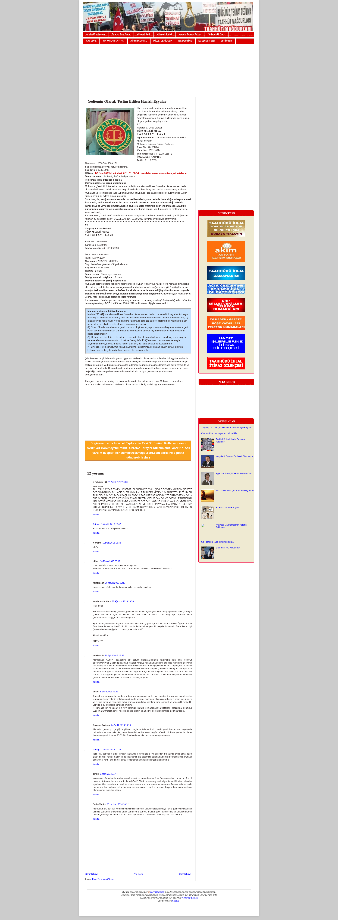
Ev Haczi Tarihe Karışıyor (228, 507)
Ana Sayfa (91, 41)
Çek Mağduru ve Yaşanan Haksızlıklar (219, 433)
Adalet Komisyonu (95, 34)
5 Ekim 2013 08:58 (109, 691)
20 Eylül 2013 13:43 (114, 655)
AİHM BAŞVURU (138, 41)
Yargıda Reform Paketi (190, 34)
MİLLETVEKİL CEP (162, 41)
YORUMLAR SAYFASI (113, 41)
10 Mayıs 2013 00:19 (110, 561)
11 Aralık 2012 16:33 (118, 482)
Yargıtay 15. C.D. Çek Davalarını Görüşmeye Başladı (226, 427)
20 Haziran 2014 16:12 (118, 804)
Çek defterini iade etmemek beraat (217, 542)
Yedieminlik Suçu (216, 34)
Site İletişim (226, 41)
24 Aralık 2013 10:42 (111, 749)
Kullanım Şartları (190, 898)
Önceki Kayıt (185, 874)
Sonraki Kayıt (91, 874)
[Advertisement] (169, 69)
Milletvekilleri (143, 34)
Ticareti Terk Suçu (121, 34)
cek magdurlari (157, 892)
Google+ (176, 901)
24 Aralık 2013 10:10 (121, 725)
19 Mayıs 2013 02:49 (115, 583)
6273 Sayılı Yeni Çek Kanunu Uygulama (235, 490)
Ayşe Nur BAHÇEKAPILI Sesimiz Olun (234, 473)
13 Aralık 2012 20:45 (111, 524)
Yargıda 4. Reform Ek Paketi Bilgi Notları (235, 456)
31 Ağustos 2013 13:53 (123, 601)
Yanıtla (96, 514)
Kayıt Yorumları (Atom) (103, 879)
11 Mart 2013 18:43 (111, 543)
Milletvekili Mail (164, 34)
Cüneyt (96, 524)
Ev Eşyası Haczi (206, 41)
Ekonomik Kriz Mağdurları (228, 548)
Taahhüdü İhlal (185, 41)
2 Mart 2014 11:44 (109, 774)
